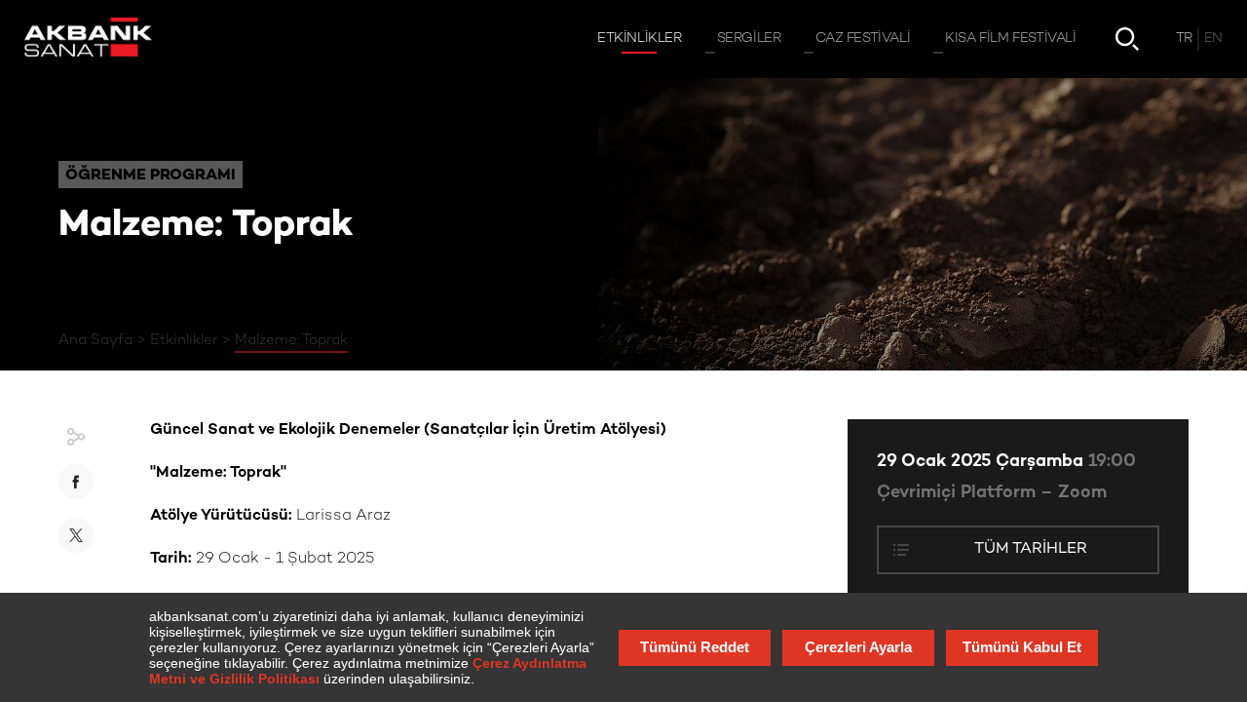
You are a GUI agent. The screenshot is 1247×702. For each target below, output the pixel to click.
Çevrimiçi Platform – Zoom (992, 493)
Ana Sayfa (95, 340)
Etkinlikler (183, 340)
